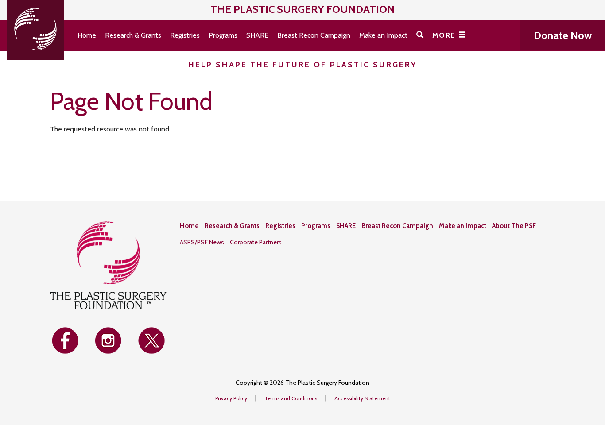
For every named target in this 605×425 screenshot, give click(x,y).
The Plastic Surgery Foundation (302, 9)
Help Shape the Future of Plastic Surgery (302, 65)
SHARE (257, 35)
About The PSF (514, 226)
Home (87, 35)
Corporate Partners (256, 242)
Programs (223, 35)
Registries (185, 35)
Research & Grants (133, 35)
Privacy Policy (231, 398)
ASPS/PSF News (202, 242)
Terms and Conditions (291, 398)
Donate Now (563, 35)
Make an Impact (383, 35)
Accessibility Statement (362, 398)
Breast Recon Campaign (313, 35)
